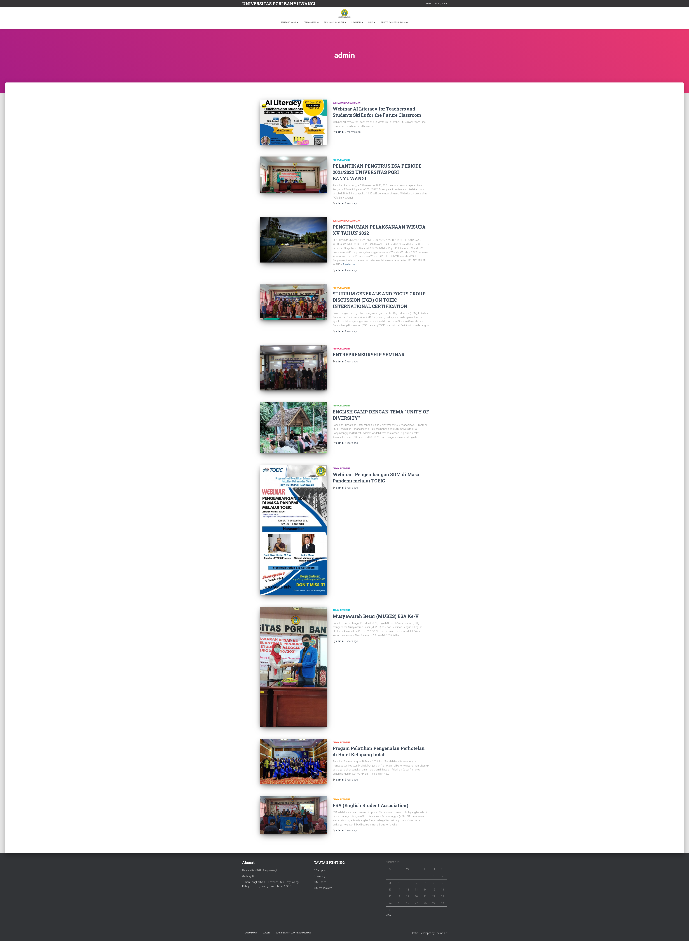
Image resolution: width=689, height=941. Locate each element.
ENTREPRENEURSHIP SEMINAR (369, 355)
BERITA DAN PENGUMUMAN (394, 22)
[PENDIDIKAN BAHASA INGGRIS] (344, 13)
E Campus (320, 870)
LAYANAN (356, 22)
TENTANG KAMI (288, 22)
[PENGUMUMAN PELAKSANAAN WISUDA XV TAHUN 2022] (293, 240)
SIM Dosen (320, 882)
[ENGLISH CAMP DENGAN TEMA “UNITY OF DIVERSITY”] (293, 427)
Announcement (341, 160)
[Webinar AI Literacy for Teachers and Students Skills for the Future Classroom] (293, 122)
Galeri (266, 932)
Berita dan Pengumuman (346, 103)
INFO (371, 22)
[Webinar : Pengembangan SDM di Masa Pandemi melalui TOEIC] (293, 530)
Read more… (350, 264)
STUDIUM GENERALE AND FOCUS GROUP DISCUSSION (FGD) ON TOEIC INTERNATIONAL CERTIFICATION (379, 300)
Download (251, 932)
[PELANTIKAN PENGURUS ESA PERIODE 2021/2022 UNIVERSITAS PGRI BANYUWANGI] (293, 175)
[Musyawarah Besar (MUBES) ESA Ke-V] (293, 667)
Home (428, 3)
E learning (319, 876)
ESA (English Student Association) (370, 805)
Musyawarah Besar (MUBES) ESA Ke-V (376, 616)
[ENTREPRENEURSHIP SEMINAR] (293, 367)
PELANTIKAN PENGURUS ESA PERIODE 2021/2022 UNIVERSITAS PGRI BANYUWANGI (377, 172)
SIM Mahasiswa (323, 888)
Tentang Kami (440, 3)
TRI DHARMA (310, 22)
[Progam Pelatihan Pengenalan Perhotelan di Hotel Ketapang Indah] (293, 761)
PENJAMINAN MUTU (334, 22)
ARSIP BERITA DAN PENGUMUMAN (293, 932)
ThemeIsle (441, 933)
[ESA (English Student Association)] (293, 815)
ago (353, 131)
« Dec (389, 915)
